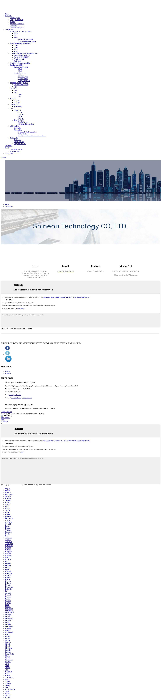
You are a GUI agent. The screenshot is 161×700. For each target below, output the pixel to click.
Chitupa (8, 373)
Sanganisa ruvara (20, 73)
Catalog (8, 371)
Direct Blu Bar (19, 142)
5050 (16, 47)
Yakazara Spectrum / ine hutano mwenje (23, 53)
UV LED (13, 89)
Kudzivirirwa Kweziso (22, 55)
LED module (14, 126)
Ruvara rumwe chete (21, 67)
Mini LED (17, 140)
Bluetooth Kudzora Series (27, 132)
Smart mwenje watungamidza (20, 63)
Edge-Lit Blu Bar (20, 144)
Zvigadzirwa (9, 30)
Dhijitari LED (14, 104)
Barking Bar (14, 138)
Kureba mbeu (23, 79)
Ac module (18, 130)
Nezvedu (8, 16)
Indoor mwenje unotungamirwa (20, 31)
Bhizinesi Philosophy (17, 24)
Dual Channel (23, 122)
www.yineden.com (27, 398)
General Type (23, 77)
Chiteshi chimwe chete (26, 124)
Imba (7, 14)
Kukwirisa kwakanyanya (27, 41)
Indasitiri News (15, 152)
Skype (3, 420)
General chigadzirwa (25, 39)
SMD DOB (22, 134)
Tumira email (5, 418)
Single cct (17, 110)
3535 (20, 71)
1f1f (15, 51)
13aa (20, 112)
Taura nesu (9, 153)
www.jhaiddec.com (16, 398)
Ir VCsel (17, 102)
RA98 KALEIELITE (21, 57)
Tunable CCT (19, 120)
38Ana (20, 118)
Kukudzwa (13, 26)
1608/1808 (17, 106)
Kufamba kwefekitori (17, 28)
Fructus (21, 75)
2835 (16, 37)
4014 (16, 35)
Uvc (15, 91)
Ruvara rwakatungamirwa (19, 83)
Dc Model (17, 128)
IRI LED (13, 98)
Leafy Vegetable (24, 81)
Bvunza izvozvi (6, 412)
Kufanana (17, 61)
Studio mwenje (19, 59)
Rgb (15, 87)
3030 (16, 45)
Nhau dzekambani (16, 150)
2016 (16, 33)
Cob (11, 108)
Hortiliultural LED (16, 65)
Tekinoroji (8, 146)
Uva (15, 92)
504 (19, 96)
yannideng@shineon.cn (15, 395)
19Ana (20, 114)
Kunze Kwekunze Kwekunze (20, 43)
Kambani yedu (15, 18)
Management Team (16, 20)
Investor (12, 22)
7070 (16, 49)
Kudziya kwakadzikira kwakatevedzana (32, 136)
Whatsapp (4, 422)
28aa (20, 116)
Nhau (7, 148)
